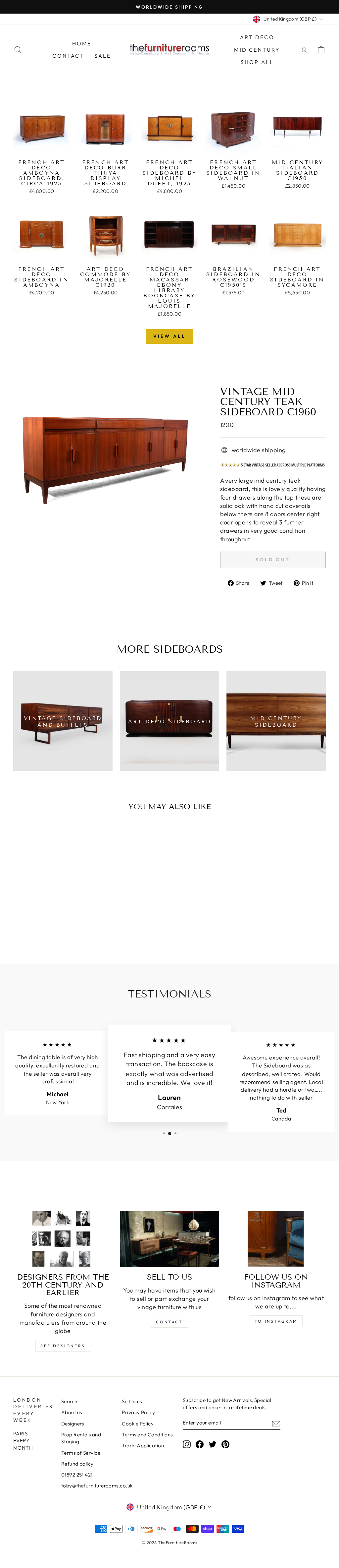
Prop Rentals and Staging (81, 1438)
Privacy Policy (138, 1412)
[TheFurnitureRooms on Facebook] (200, 1444)
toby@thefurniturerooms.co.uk (97, 1485)
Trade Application (143, 1445)
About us (71, 1412)
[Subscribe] (276, 1422)
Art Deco (257, 37)
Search (69, 1401)
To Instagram (276, 1321)
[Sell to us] (169, 1239)
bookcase (192, 1064)
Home (82, 43)
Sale (102, 55)
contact (169, 1321)
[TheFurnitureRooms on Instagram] (187, 1444)
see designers (62, 1345)
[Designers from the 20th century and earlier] (63, 1239)
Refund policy (77, 1464)
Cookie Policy (138, 1423)
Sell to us (132, 1401)
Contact (68, 55)
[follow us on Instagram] (276, 1239)
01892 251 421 (77, 1475)
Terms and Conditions (147, 1434)
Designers (72, 1423)
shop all (257, 62)
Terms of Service (80, 1453)
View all (169, 336)
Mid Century (257, 49)
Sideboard (277, 1065)
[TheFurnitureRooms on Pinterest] (225, 1444)
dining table (44, 1057)
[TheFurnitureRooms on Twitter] (213, 1444)
